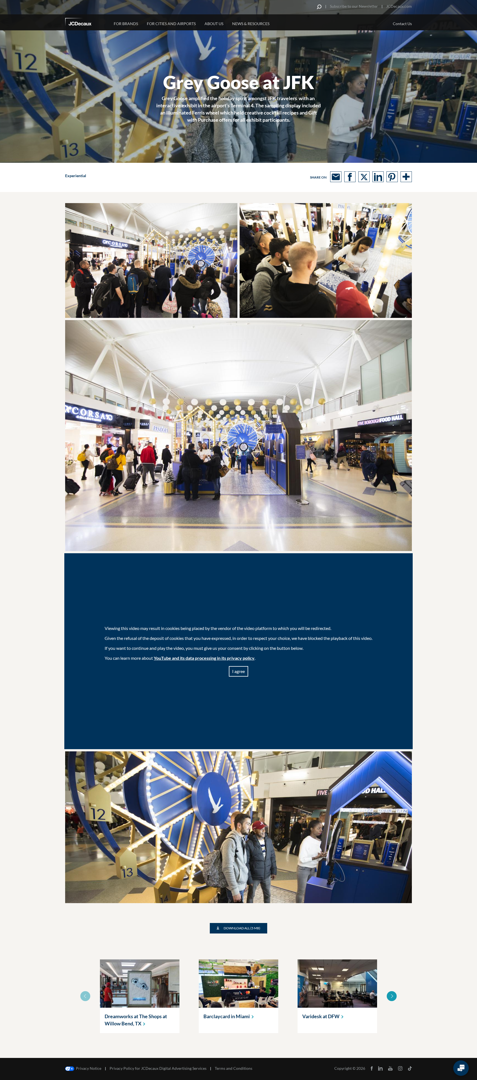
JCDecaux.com (399, 6)
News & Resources (250, 23)
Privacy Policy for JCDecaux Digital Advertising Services (158, 1068)
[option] (139, 996)
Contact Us (402, 23)
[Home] (86, 23)
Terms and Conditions (233, 1068)
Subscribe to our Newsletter (354, 6)
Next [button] (392, 996)
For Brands (126, 23)
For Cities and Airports (171, 23)
